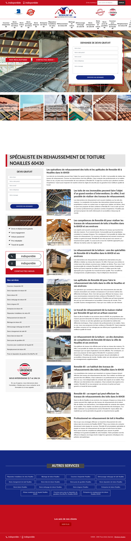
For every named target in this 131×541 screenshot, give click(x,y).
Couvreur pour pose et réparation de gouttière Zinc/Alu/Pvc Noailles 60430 (65, 493)
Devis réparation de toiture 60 (14, 24)
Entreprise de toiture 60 (43, 24)
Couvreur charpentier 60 (6, 24)
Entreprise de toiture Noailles (110, 487)
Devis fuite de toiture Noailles (50, 482)
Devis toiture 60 (21, 24)
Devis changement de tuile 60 (90, 24)
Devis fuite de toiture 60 (98, 24)
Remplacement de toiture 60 (122, 24)
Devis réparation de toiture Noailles (110, 482)
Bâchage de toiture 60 (72, 24)
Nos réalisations (18, 60)
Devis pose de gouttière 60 (104, 24)
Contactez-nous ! (45, 60)
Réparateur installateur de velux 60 (52, 24)
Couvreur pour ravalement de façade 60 (112, 24)
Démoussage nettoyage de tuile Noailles (111, 476)
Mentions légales (119, 537)
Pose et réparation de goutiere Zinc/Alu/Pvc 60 (22, 354)
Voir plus (65, 524)
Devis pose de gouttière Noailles (80, 482)
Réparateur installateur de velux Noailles (20, 476)
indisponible (14, 2)
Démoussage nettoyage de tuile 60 (80, 24)
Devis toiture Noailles (20, 487)
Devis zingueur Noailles (80, 487)
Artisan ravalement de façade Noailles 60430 (35, 493)
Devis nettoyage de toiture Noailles (50, 487)
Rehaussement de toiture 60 (62, 24)
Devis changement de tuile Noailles (20, 482)
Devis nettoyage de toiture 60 (28, 24)
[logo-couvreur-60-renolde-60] (65, 12)
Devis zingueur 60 (36, 24)
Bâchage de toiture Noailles (50, 476)
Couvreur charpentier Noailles (80, 476)
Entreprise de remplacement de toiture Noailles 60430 (95, 493)
